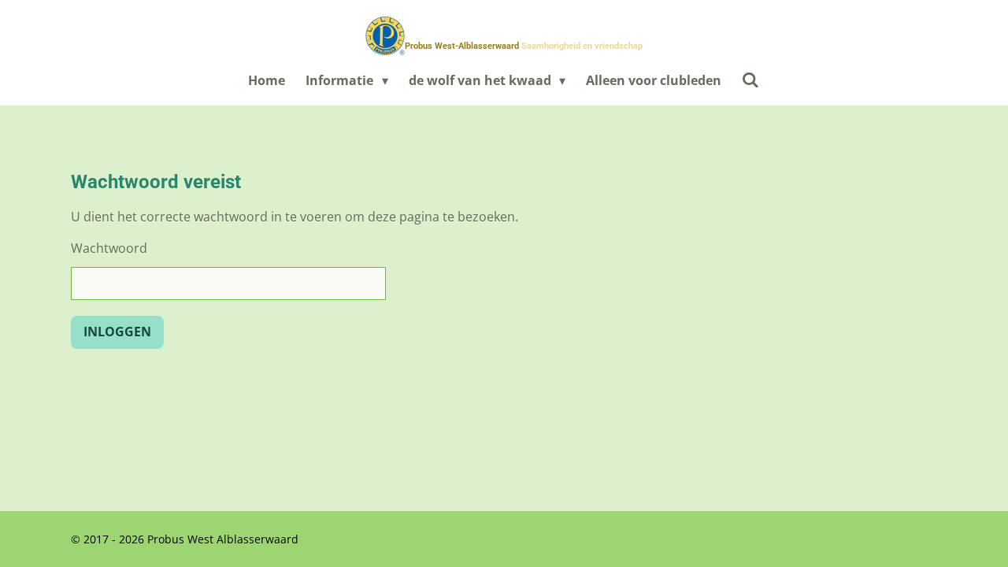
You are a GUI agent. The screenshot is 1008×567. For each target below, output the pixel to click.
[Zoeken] (750, 79)
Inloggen (117, 331)
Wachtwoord (109, 248)
